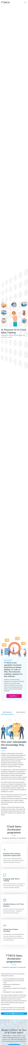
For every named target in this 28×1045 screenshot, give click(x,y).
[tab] (7, 712)
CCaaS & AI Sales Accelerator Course (14, 1013)
